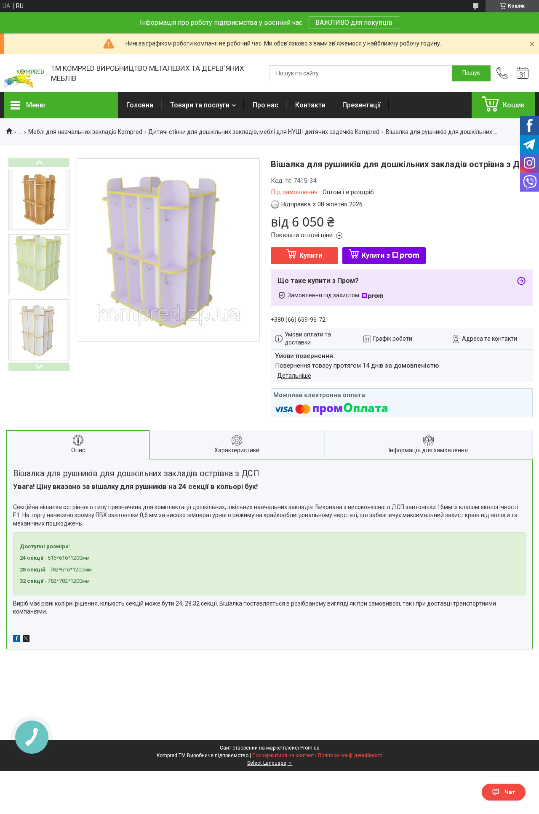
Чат (509, 792)
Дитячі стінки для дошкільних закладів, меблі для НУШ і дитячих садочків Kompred (263, 131)
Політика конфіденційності (350, 755)
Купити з (376, 255)
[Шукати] (471, 73)
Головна (139, 105)
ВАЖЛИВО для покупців (353, 23)
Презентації (361, 105)
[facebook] (16, 639)
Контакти (310, 105)
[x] (26, 639)
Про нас (265, 105)
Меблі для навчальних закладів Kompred (85, 131)
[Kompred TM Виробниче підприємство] (23, 73)
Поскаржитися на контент (283, 755)
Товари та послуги (199, 105)
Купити (310, 255)
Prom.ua (310, 748)
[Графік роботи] (522, 73)
